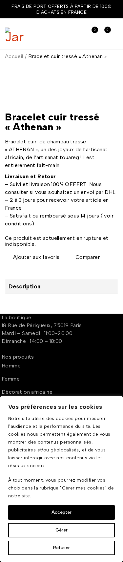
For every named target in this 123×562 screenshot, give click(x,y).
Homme (11, 366)
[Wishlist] (33, 257)
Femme (11, 379)
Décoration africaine (27, 392)
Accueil (14, 56)
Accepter (61, 512)
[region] (61, 479)
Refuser (61, 548)
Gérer (61, 530)
